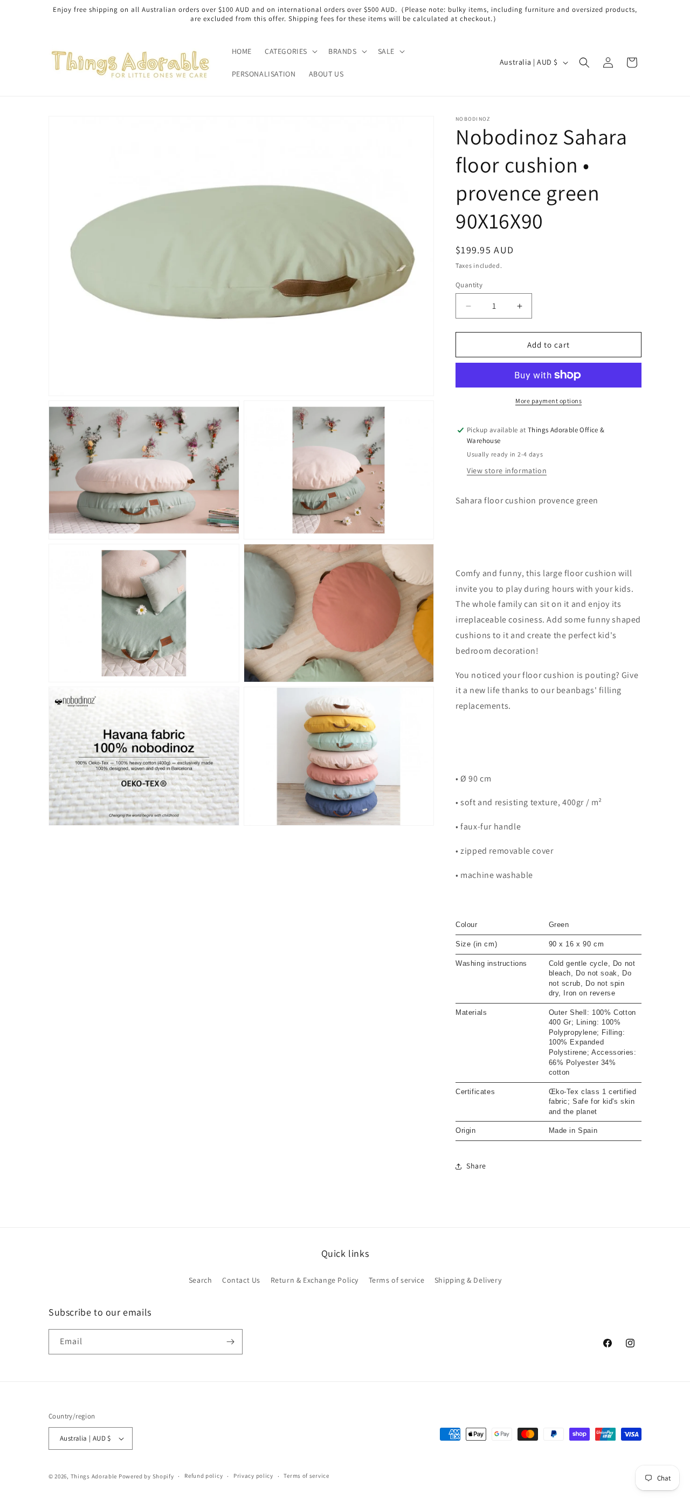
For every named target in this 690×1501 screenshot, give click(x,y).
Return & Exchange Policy (314, 1280)
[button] (290, 51)
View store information (507, 470)
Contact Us (241, 1280)
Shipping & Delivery (467, 1280)
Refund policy (203, 1475)
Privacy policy (253, 1475)
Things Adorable (94, 1476)
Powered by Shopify (146, 1476)
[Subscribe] (230, 1341)
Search (200, 1280)
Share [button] (476, 1166)
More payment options (548, 401)
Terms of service (397, 1280)
